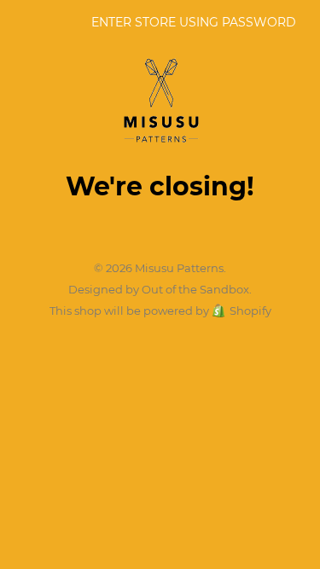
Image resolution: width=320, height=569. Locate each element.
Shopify (250, 310)
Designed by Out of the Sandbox (158, 289)
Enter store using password (193, 22)
